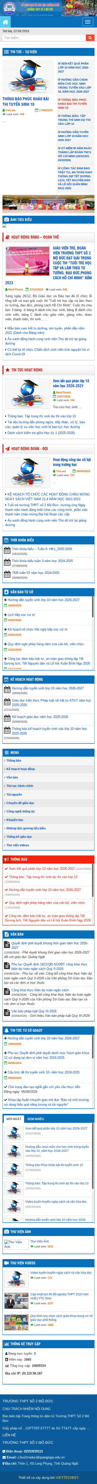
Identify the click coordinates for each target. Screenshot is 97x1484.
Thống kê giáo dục (19, 837)
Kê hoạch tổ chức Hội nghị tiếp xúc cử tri (37, 629)
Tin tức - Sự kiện (23, 52)
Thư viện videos (17, 845)
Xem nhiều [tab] (35, 1119)
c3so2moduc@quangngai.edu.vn (41, 1457)
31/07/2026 (63, 396)
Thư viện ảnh (20, 1232)
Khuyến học (14, 820)
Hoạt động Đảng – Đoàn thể (35, 237)
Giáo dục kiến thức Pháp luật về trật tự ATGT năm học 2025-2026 (51, 703)
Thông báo (13, 760)
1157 (50, 1303)
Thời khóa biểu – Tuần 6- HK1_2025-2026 (42, 549)
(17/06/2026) (33, 1169)
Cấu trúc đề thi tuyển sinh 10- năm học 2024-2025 (44, 1072)
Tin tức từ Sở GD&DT (26, 1030)
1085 (50, 1324)
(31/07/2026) (83, 868)
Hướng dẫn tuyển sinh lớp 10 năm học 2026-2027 (44, 600)
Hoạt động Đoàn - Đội (29, 449)
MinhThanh (15, 289)
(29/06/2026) (33, 1155)
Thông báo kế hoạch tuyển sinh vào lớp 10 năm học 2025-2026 (49, 731)
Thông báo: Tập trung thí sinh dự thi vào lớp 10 (35, 101)
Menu (14, 753)
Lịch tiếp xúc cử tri (21, 615)
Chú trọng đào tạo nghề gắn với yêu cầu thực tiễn (44, 1087)
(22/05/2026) (12, 881)
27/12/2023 (36, 289)
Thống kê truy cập (25, 1344)
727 (72, 475)
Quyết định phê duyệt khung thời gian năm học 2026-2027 (49, 945)
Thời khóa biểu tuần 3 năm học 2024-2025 (42, 561)
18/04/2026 (14, 605)
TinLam (20, 110)
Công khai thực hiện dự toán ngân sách (40, 990)
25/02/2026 (14, 620)
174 (50, 1277)
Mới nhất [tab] (13, 1119)
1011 (50, 1246)
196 (72, 400)
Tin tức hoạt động (27, 370)
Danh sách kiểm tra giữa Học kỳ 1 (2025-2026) (41, 433)
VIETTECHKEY (67, 1478)
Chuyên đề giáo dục (20, 803)
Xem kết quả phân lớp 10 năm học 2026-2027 (41, 869)
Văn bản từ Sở (21, 592)
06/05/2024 (83, 471)
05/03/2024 (14, 1077)
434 (32, 114)
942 (65, 289)
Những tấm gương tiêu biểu (26, 828)
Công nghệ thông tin (20, 811)
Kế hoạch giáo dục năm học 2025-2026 (40, 717)
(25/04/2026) (33, 1206)
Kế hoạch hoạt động (26, 679)
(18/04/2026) (12, 894)
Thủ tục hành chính (19, 786)
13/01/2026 (14, 649)
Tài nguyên (14, 794)
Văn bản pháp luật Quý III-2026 (33, 1011)
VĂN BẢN (16, 934)
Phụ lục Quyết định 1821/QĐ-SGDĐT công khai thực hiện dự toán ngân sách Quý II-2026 (49, 966)
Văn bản (12, 777)
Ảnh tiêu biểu (21, 220)
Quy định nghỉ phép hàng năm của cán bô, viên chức (46, 644)
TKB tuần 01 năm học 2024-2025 (35, 573)
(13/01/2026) (12, 907)
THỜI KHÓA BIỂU (22, 540)
